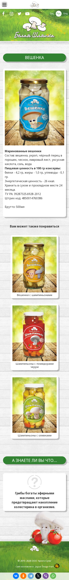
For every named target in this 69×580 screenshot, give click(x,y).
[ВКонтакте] (16, 576)
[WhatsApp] (53, 576)
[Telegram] (31, 576)
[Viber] (46, 576)
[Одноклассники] (23, 576)
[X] (38, 576)
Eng (66, 13)
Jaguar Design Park (44, 566)
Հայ (52, 13)
